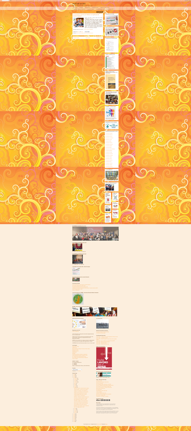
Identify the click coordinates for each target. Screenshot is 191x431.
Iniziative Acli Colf (95, 7)
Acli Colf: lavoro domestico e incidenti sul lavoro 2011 (104, 387)
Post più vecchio (99, 37)
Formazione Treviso (109, 139)
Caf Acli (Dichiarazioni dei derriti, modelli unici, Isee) (79, 355)
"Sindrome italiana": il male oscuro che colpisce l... (81, 389)
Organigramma (87, 7)
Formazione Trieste (109, 158)
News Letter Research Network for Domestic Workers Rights (81, 348)
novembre (75, 379)
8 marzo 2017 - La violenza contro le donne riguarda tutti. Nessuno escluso (107, 336)
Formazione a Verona (109, 163)
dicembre (75, 378)
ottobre (75, 380)
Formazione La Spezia (109, 155)
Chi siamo (81, 7)
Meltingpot (73, 353)
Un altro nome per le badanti (88, 29)
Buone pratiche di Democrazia (100, 388)
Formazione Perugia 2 (109, 133)
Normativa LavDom (91, 9)
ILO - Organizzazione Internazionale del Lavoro (79, 356)
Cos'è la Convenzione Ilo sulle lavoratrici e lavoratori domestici (81, 284)
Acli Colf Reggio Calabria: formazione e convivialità (103, 384)
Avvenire (91, 18)
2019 (74, 374)
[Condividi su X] (87, 31)
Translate (79, 370)
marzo (75, 409)
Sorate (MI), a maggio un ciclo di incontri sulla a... (81, 400)
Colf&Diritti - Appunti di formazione (79, 9)
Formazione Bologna (109, 150)
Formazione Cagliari (109, 145)
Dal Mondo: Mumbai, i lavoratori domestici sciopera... (81, 388)
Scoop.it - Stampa (75, 358)
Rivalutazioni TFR (110, 9)
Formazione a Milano (109, 164)
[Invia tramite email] (85, 31)
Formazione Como (108, 161)
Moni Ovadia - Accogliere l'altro (100, 395)
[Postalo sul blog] (86, 31)
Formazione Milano (109, 147)
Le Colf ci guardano (99, 391)
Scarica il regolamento (75, 331)
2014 (74, 416)
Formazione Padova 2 (109, 134)
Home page (75, 7)
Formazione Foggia (109, 156)
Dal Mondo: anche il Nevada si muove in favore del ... (81, 405)
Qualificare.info (74, 347)
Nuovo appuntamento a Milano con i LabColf (80, 399)
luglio (75, 384)
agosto (75, 383)
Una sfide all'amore (99, 389)
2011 (74, 420)
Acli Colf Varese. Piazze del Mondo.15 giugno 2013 (103, 386)
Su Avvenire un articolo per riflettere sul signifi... (81, 398)
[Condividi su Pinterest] (89, 31)
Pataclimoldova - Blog (75, 346)
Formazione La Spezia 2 (109, 137)
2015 (74, 415)
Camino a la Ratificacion (75, 290)
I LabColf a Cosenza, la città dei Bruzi (79, 395)
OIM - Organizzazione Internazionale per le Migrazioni (80, 357)
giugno (75, 385)
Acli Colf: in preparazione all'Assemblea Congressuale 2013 (104, 385)
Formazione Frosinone (109, 153)
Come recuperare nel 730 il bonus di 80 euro (80, 404)
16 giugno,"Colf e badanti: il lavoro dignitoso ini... (81, 390)
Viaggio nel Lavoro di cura (104, 7)
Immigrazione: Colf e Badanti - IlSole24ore (102, 396)
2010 (74, 421)
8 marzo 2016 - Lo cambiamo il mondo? (102, 337)
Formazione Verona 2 (109, 136)
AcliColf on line (79, 4)
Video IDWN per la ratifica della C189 (101, 390)
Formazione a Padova (109, 166)
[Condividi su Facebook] (88, 31)
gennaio (75, 412)
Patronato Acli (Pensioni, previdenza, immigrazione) (79, 354)
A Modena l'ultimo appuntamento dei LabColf (80, 393)
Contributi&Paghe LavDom (100, 9)
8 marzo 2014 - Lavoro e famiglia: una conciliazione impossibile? (105, 340)
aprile (75, 408)
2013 (74, 417)
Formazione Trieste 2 (109, 142)
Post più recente (76, 37)
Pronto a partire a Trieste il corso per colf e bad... (81, 403)
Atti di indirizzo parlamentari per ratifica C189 (78, 285)
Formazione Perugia (109, 152)
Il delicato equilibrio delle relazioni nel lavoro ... (80, 394)
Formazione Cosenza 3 (109, 144)
